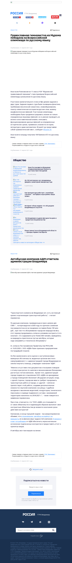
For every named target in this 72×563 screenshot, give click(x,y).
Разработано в (35, 536)
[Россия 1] (17, 18)
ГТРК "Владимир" (49, 143)
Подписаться (36, 494)
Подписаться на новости (36, 481)
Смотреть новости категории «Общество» (28, 242)
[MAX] (42, 23)
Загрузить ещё (37, 469)
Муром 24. (47, 130)
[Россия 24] (30, 18)
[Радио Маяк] (55, 19)
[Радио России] (42, 18)
